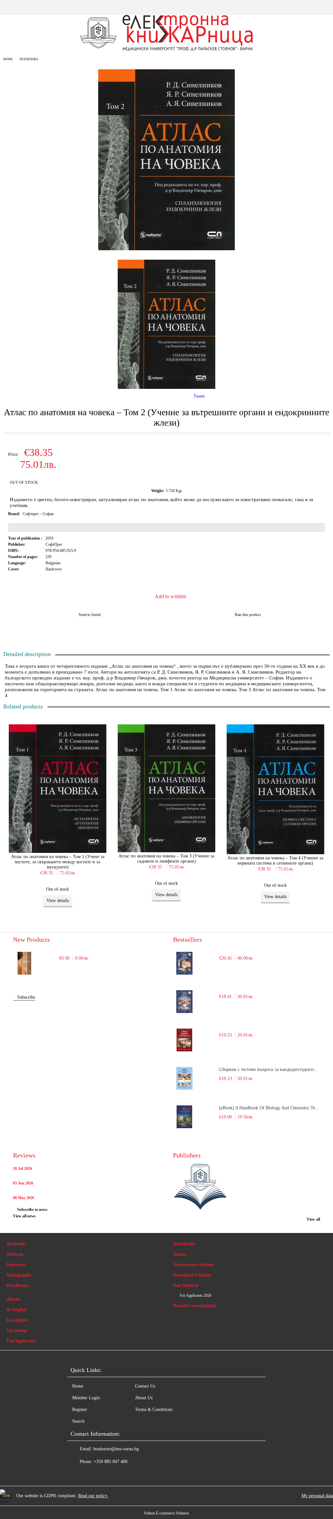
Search (78, 1421)
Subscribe (26, 997)
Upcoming (17, 1330)
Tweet (199, 396)
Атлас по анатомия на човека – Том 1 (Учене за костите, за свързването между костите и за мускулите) (57, 861)
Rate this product (248, 614)
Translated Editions (192, 1275)
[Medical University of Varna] (208, 1187)
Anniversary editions (193, 1264)
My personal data (317, 1495)
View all (313, 1219)
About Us (144, 1397)
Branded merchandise (194, 1305)
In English (17, 1309)
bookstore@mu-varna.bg (116, 1448)
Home (8, 59)
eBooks (13, 1299)
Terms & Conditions (153, 1409)
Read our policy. (93, 1495)
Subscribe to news (32, 1209)
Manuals (15, 1254)
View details (58, 900)
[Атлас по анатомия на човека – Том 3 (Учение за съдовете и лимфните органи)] (166, 789)
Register (79, 1409)
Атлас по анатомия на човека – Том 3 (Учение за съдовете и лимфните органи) (166, 859)
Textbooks (28, 59)
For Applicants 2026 (195, 1295)
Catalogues (17, 1320)
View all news (24, 1216)
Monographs (19, 1275)
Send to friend (89, 614)
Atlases (180, 1254)
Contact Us (145, 1386)
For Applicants (21, 1340)
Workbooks (184, 1243)
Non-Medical (185, 1285)
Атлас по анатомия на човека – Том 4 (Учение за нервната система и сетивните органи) (275, 860)
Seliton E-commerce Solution (166, 1513)
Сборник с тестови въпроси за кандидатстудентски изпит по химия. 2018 (269, 1069)
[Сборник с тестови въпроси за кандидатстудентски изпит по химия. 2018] (184, 1078)
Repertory (16, 1264)
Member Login (86, 1397)
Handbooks (18, 1285)
